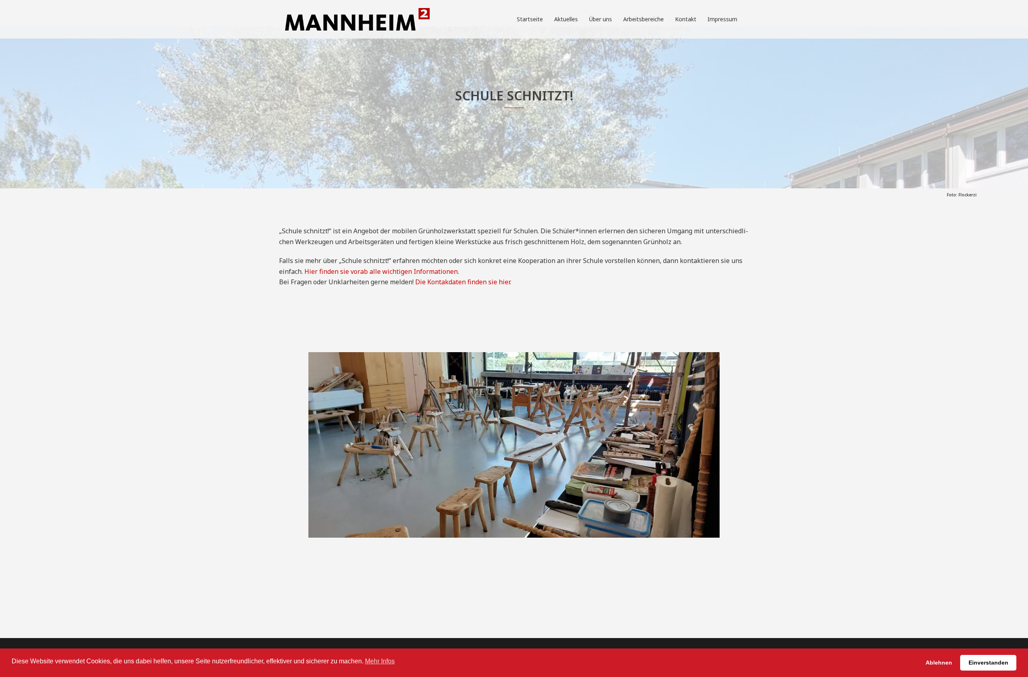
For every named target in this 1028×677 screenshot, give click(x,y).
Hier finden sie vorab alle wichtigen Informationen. (381, 271)
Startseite (530, 19)
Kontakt (685, 19)
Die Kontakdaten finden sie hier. (463, 281)
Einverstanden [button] (988, 662)
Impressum (722, 19)
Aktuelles (566, 19)
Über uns (600, 19)
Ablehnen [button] (939, 662)
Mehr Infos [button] (380, 661)
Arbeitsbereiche (643, 19)
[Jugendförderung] (357, 18)
